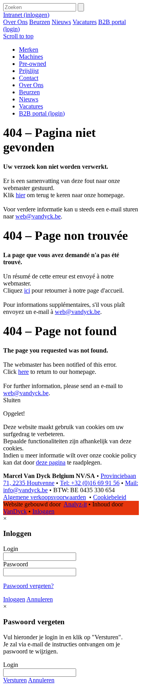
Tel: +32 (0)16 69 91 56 (90, 483)
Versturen (15, 680)
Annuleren (39, 599)
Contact (28, 78)
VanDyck (15, 511)
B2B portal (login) (42, 113)
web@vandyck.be (38, 216)
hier (20, 195)
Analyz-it (75, 504)
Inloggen (43, 511)
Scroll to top (18, 36)
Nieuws (61, 22)
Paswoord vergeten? (28, 585)
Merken (28, 49)
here (23, 371)
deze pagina (50, 462)
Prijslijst (29, 70)
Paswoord (15, 564)
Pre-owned (32, 63)
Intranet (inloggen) (26, 14)
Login (10, 548)
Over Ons (15, 22)
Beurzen (39, 22)
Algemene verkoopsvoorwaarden (44, 497)
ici (27, 290)
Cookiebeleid (109, 497)
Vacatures (85, 22)
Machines (31, 56)
